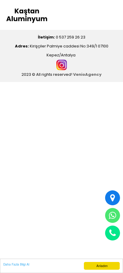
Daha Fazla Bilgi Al (16, 264)
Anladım (101, 265)
